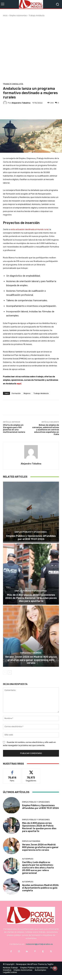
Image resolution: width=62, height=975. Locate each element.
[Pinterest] (35, 951)
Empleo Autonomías (18, 15)
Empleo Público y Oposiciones (31, 532)
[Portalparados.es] (31, 4)
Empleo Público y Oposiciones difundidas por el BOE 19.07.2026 (31, 537)
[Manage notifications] (55, 968)
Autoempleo (27, 859)
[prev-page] (5, 672)
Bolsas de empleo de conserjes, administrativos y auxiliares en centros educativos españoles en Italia (45, 429)
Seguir (31, 771)
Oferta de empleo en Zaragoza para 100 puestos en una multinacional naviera (14, 428)
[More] (39, 112)
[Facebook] (11, 951)
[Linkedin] (27, 951)
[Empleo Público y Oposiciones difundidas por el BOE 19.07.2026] (31, 512)
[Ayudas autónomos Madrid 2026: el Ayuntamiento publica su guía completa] (11, 886)
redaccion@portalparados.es (39, 944)
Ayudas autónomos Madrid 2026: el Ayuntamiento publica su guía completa (40, 888)
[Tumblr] (43, 951)
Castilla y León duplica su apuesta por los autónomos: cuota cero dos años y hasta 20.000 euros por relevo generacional (38, 867)
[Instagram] (19, 951)
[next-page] (10, 672)
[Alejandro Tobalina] (5, 103)
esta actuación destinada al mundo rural (29, 229)
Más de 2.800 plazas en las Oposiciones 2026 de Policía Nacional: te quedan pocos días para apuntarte (31, 597)
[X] (51, 951)
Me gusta (12, 771)
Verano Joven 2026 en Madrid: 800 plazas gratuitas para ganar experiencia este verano (31, 659)
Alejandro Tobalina (21, 103)
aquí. (19, 383)
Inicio (5, 15)
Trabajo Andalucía (36, 15)
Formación (16, 393)
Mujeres (27, 393)
